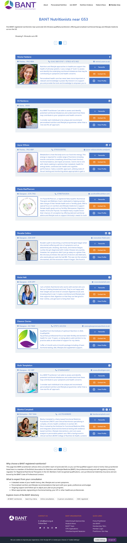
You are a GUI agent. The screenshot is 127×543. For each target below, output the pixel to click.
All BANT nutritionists (15, 499)
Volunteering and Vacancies (75, 531)
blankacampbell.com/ (101, 414)
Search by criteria (31, 499)
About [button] (46, 5)
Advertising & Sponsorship (75, 521)
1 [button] (60, 43)
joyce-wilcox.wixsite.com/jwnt (98, 149)
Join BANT (96, 523)
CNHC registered (82, 499)
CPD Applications (71, 529)
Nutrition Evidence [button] (86, 5)
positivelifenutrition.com (100, 194)
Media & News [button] (101, 5)
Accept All (112, 540)
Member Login (98, 529)
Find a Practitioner (99, 521)
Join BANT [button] (73, 5)
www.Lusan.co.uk (103, 61)
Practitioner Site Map (100, 531)
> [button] (64, 43)
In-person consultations (65, 499)
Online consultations (47, 499)
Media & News (70, 523)
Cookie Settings (100, 540)
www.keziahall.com (102, 282)
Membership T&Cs (99, 526)
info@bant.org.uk (46, 521)
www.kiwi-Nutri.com (101, 238)
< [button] (55, 43)
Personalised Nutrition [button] (59, 5)
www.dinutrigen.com (101, 370)
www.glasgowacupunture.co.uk (97, 326)
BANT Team (69, 526)
